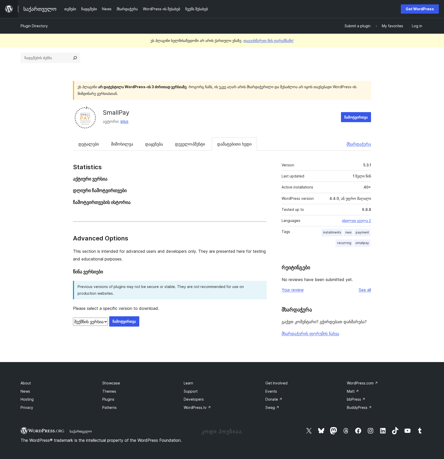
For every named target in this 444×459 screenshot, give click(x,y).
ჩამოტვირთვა (356, 117)
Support (191, 391)
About (26, 383)
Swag (272, 407)
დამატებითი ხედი (234, 144)
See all (365, 289)
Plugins (108, 399)
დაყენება (154, 144)
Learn (188, 383)
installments (332, 232)
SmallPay (116, 112)
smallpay (362, 243)
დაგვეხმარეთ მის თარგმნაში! (268, 40)
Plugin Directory (34, 26)
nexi (348, 232)
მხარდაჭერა (359, 144)
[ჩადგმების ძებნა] (75, 58)
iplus (124, 121)
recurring (344, 243)
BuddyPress (359, 407)
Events (271, 391)
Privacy (27, 407)
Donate (273, 399)
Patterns (109, 407)
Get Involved (276, 383)
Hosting (27, 399)
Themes (109, 391)
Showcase (111, 383)
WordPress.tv (197, 407)
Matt (353, 391)
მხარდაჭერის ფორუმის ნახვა (310, 333)
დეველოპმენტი (190, 144)
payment (362, 232)
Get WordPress (420, 9)
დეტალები (88, 144)
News (25, 391)
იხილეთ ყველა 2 (356, 221)
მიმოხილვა (122, 144)
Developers (194, 399)
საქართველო (81, 431)
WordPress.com (362, 383)
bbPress (356, 399)
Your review (293, 289)
